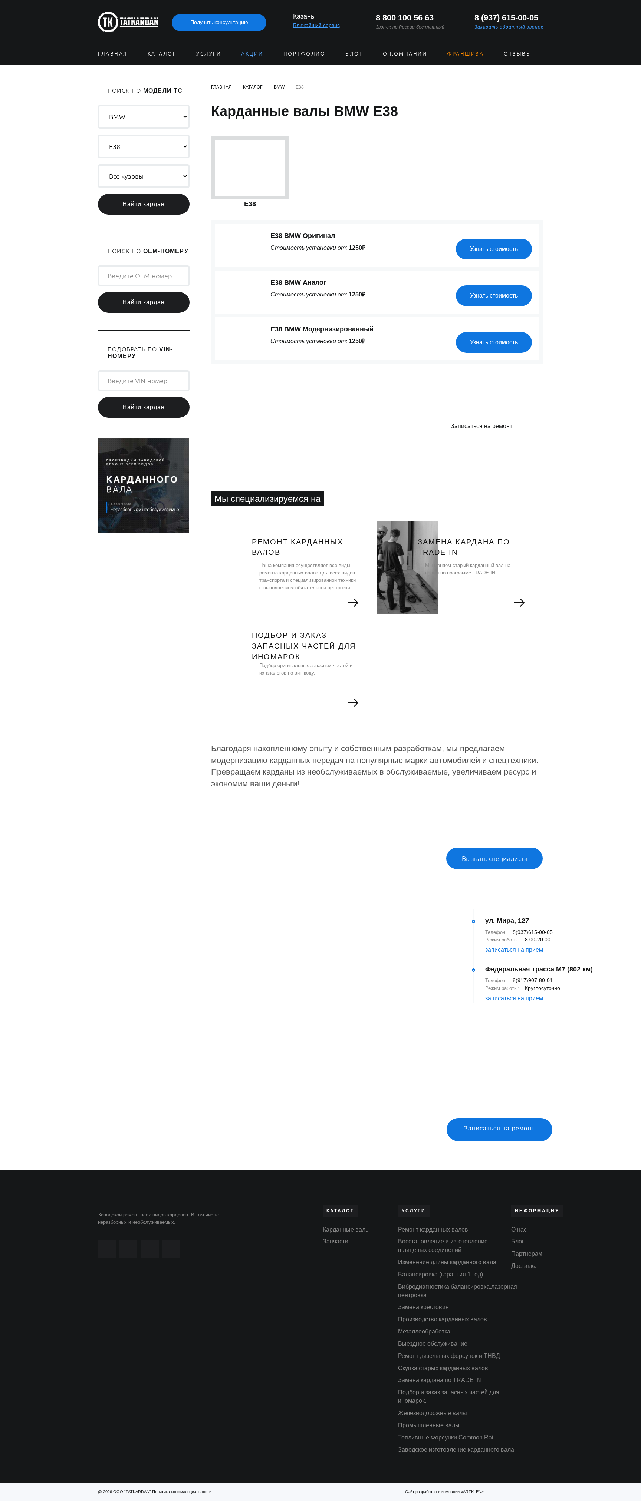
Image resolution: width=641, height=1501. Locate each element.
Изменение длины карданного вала (447, 1262)
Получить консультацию (219, 22)
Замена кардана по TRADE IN (439, 1380)
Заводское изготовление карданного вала (456, 1450)
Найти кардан (143, 204)
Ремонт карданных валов (433, 1229)
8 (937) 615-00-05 (506, 17)
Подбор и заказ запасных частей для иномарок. (448, 1396)
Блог (354, 53)
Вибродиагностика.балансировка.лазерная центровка (457, 1290)
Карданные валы (346, 1229)
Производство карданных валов (442, 1319)
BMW (279, 87)
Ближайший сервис (316, 25)
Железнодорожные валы (432, 1413)
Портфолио (304, 53)
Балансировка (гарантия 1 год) (440, 1274)
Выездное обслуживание (432, 1344)
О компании (405, 53)
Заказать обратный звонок (508, 27)
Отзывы (518, 53)
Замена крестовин (423, 1307)
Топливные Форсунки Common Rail (446, 1437)
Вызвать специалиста (494, 858)
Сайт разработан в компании (444, 1492)
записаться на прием (514, 950)
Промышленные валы (429, 1425)
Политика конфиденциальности (181, 1492)
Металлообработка (424, 1331)
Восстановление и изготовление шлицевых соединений (443, 1245)
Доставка (524, 1266)
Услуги (208, 53)
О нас (519, 1229)
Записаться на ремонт (481, 426)
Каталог (162, 53)
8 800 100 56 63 (405, 17)
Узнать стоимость (494, 249)
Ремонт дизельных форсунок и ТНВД (449, 1356)
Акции (252, 53)
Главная (113, 53)
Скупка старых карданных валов (443, 1368)
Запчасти (335, 1241)
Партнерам (526, 1253)
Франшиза (465, 53)
